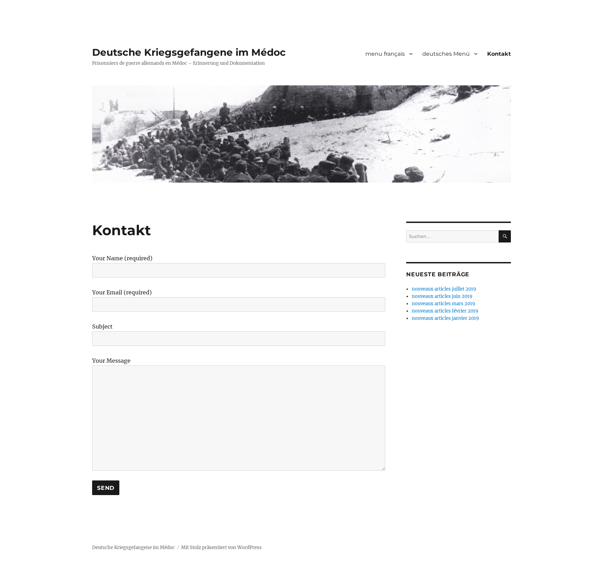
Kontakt (499, 54)
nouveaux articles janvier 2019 (445, 318)
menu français (385, 54)
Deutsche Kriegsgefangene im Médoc (189, 52)
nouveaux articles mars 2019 (443, 304)
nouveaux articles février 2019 (445, 311)
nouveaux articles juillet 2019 (444, 289)
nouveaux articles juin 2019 (442, 296)
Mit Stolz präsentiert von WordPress (221, 547)
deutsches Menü (446, 54)
